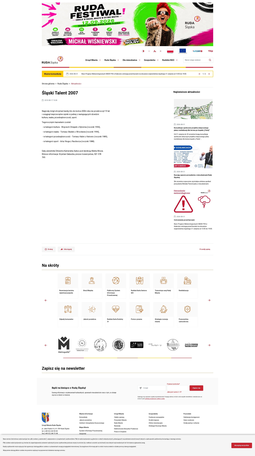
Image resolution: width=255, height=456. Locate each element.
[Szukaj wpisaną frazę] (210, 60)
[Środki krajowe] (170, 51)
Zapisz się (196, 388)
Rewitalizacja (187, 286)
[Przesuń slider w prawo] (209, 300)
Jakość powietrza (92, 314)
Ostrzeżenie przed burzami (134, 74)
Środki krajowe (154, 420)
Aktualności (76, 83)
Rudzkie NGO (168, 60)
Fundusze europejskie (156, 417)
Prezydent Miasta (120, 420)
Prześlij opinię (205, 249)
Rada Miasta (118, 423)
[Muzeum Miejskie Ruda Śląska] (100, 345)
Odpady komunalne (68, 314)
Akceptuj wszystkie (241, 445)
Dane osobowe (188, 420)
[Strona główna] (52, 60)
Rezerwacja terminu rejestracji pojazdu (68, 286)
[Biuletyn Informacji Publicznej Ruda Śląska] (210, 51)
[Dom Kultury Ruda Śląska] (155, 345)
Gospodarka (149, 60)
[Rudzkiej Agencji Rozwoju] (82, 345)
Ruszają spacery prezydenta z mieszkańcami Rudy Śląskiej (193, 165)
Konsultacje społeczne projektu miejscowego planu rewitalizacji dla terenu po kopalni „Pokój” (193, 119)
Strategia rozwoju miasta (163, 314)
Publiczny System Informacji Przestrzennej (115, 286)
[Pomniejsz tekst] (149, 51)
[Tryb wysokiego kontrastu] (143, 51)
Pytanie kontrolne (173, 384)
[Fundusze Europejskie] (182, 51)
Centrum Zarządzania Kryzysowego (91, 423)
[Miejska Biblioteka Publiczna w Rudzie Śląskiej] (118, 345)
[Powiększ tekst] (160, 51)
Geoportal (82, 434)
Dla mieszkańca (130, 60)
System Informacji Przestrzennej (90, 431)
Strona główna (48, 83)
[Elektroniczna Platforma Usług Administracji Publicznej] (197, 51)
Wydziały (117, 426)
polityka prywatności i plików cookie (155, 398)
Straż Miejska (92, 286)
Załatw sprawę (119, 417)
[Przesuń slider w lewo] (46, 300)
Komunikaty (83, 417)
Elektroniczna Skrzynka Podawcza (126, 429)
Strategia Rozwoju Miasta (158, 426)
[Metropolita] (64, 345)
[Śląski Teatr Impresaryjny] (137, 345)
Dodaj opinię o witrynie (191, 423)
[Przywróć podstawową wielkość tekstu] (155, 51)
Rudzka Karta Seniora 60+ (139, 286)
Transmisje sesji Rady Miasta (163, 286)
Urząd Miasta (91, 60)
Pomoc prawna (139, 314)
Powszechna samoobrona (187, 314)
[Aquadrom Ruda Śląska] (191, 345)
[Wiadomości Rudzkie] (173, 344)
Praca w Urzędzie (120, 432)
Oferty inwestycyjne (156, 423)
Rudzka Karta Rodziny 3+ (115, 314)
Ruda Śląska (110, 60)
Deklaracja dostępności (191, 417)
